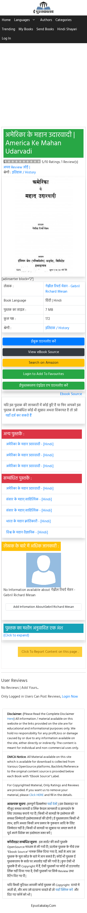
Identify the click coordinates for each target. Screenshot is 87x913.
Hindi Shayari (67, 29)
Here (10, 719)
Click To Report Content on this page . (50, 652)
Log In (6, 38)
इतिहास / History (24, 172)
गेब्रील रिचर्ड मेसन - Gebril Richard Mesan (62, 289)
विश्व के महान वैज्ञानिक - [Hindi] (27, 532)
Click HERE (36, 795)
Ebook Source (71, 394)
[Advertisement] (43, 82)
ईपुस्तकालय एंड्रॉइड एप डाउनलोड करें (43, 386)
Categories (63, 20)
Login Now (70, 696)
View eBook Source (43, 352)
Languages (22, 20)
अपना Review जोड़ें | (16, 167)
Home (6, 20)
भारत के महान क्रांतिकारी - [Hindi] (28, 521)
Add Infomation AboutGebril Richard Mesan (43, 607)
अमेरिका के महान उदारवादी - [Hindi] (30, 444)
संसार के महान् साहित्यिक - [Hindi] (29, 499)
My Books (26, 29)
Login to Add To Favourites (43, 374)
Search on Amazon (43, 363)
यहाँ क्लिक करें (64, 890)
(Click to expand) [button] (16, 635)
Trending (8, 29)
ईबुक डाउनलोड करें (43, 342)
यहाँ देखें (52, 804)
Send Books (45, 29)
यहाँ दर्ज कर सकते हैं (19, 415)
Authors (46, 20)
